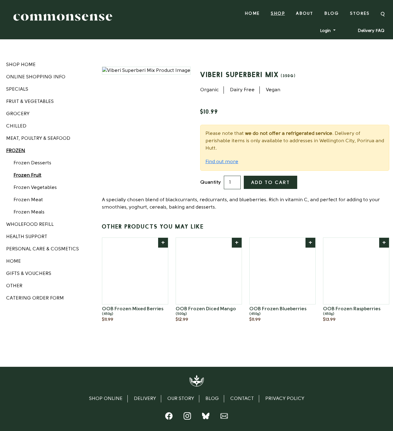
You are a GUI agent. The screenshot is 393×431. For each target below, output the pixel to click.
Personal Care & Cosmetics (42, 249)
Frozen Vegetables (35, 187)
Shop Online (106, 398)
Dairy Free (242, 90)
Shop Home (21, 64)
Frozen (15, 150)
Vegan (273, 90)
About (304, 13)
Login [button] (326, 31)
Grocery (17, 114)
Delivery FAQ (371, 31)
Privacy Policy (284, 398)
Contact (242, 398)
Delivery (145, 398)
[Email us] (224, 417)
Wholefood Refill (30, 224)
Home (252, 13)
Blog (331, 13)
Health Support (26, 236)
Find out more (221, 161)
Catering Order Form (35, 298)
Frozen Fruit (27, 175)
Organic (209, 90)
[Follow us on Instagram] (187, 417)
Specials (17, 89)
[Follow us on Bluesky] (205, 417)
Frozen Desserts (32, 163)
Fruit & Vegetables (30, 101)
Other (14, 286)
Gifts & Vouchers (28, 273)
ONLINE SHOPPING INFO (35, 77)
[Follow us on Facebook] (169, 417)
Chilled (16, 126)
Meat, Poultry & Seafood (38, 138)
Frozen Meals (29, 212)
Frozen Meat (28, 200)
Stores (360, 13)
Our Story (180, 398)
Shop (278, 13)
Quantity (210, 182)
